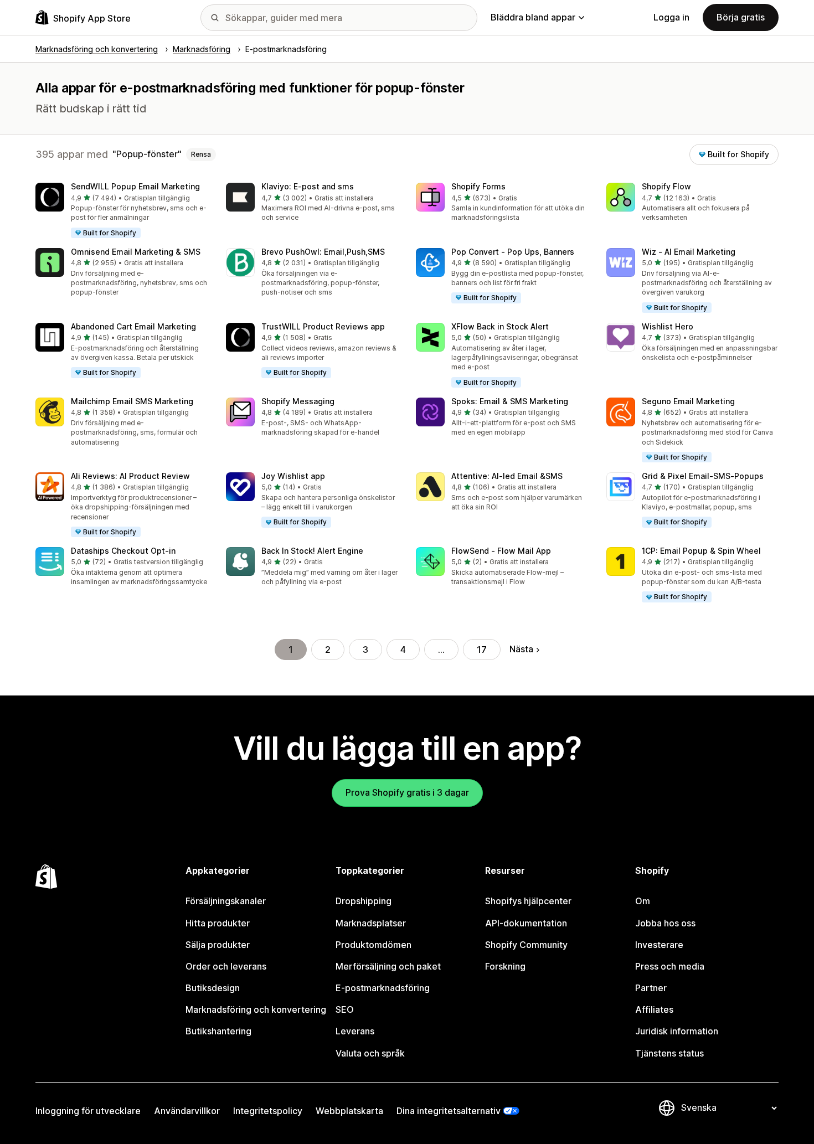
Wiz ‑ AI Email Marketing (688, 251)
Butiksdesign (213, 987)
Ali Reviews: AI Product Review (130, 476)
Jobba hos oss (665, 923)
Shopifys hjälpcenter (528, 900)
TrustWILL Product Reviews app (323, 326)
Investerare (659, 944)
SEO (345, 1009)
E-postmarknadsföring (383, 987)
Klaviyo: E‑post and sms (307, 186)
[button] (121, 211)
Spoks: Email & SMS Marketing (509, 401)
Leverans (355, 1031)
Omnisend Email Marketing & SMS (135, 251)
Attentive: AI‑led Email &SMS (507, 476)
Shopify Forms (478, 186)
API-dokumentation (526, 923)
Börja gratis (741, 17)
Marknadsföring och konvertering (256, 1009)
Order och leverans (226, 966)
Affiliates (654, 1009)
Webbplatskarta (349, 1110)
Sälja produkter (218, 944)
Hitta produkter (218, 923)
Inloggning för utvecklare (88, 1110)
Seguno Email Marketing (688, 401)
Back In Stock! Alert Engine (312, 550)
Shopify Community (526, 944)
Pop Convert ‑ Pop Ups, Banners (512, 251)
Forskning (505, 966)
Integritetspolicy (267, 1110)
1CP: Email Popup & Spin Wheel (701, 550)
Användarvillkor (187, 1110)
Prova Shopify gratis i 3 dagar (407, 792)
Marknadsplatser (371, 923)
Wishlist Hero (667, 326)
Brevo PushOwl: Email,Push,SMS (323, 251)
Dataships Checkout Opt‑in (123, 550)
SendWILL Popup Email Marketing (135, 186)
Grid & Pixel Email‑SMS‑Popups (703, 476)
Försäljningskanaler (226, 900)
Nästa (521, 649)
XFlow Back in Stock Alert (500, 326)
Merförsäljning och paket (388, 966)
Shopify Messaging (297, 401)
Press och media (669, 966)
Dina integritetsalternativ (448, 1110)
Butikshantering (218, 1031)
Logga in (671, 17)
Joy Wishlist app (293, 476)
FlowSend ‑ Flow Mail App (501, 550)
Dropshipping (363, 900)
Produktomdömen (373, 944)
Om (642, 900)
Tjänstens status (669, 1053)
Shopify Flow (666, 186)
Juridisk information (676, 1031)
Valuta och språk (370, 1053)
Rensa (201, 154)
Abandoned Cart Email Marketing (133, 326)
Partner (651, 987)
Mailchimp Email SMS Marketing (132, 401)
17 (482, 649)
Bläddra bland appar (533, 17)
